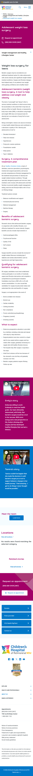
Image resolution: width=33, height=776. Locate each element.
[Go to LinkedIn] (20, 659)
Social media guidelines (9, 740)
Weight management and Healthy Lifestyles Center (16, 16)
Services (10, 14)
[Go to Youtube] (24, 659)
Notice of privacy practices (10, 728)
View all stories (15, 567)
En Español (24, 735)
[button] (19, 7)
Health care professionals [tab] (10, 690)
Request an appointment (15, 593)
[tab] (16, 53)
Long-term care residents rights (11, 735)
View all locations (7, 537)
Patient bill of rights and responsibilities (13, 733)
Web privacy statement (8, 737)
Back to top (16, 772)
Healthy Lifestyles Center (13, 166)
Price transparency (7, 730)
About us (5, 694)
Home (5, 14)
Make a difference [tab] (7, 698)
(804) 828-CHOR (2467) (11, 586)
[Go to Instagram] (13, 659)
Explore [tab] (4, 686)
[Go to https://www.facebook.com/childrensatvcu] (9, 659)
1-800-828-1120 (7, 716)
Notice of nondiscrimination (10, 725)
